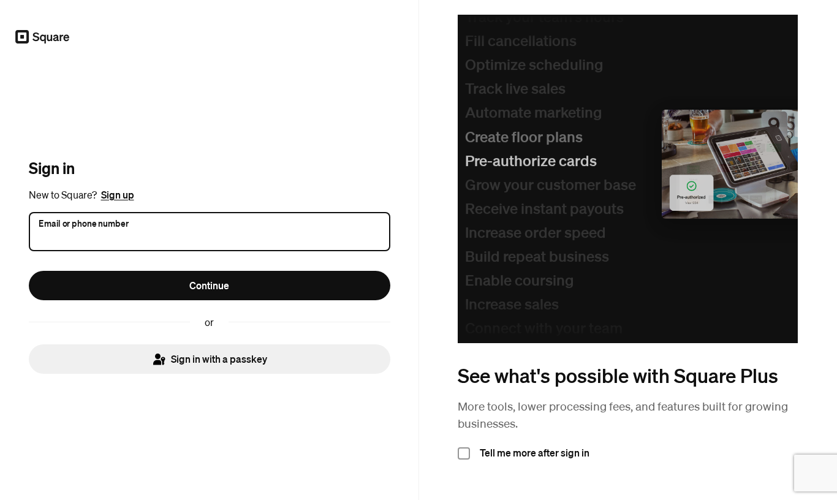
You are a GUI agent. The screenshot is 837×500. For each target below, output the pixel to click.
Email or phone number (84, 222)
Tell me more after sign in (534, 452)
